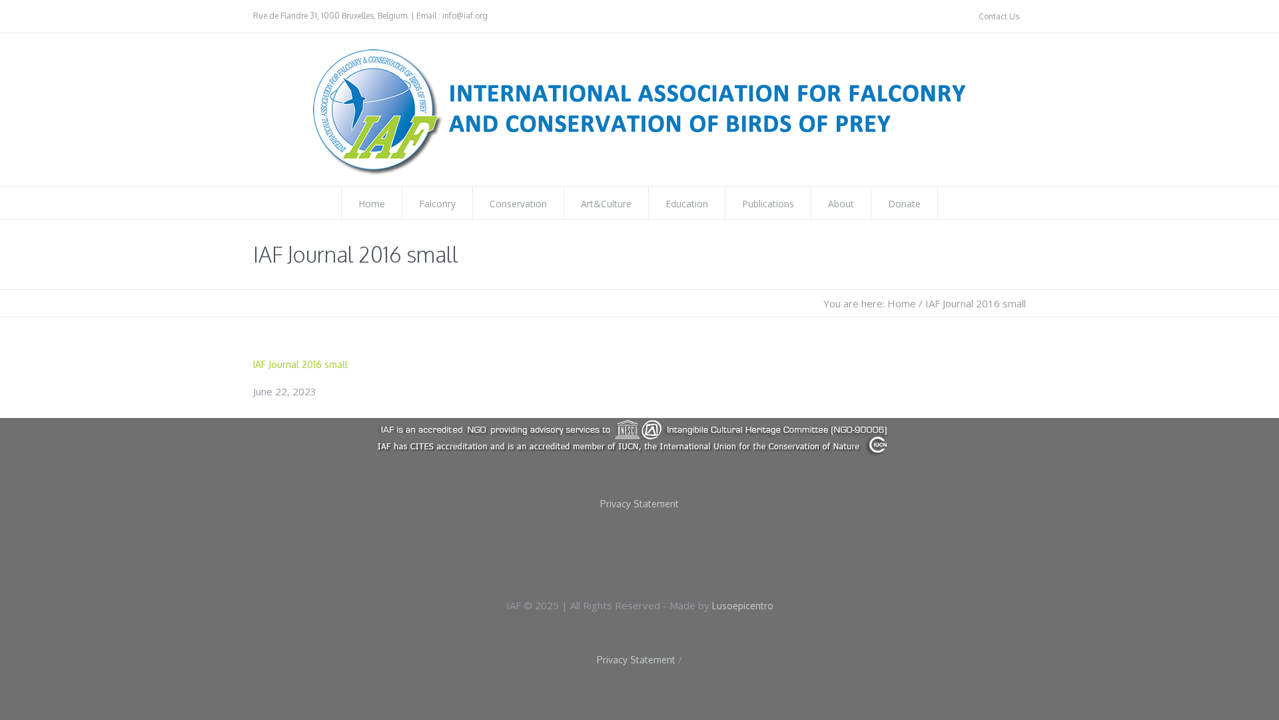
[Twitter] (664, 552)
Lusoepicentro (742, 605)
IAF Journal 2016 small (300, 364)
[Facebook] (621, 552)
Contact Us (999, 16)
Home (901, 303)
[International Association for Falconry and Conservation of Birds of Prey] (639, 436)
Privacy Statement (639, 504)
